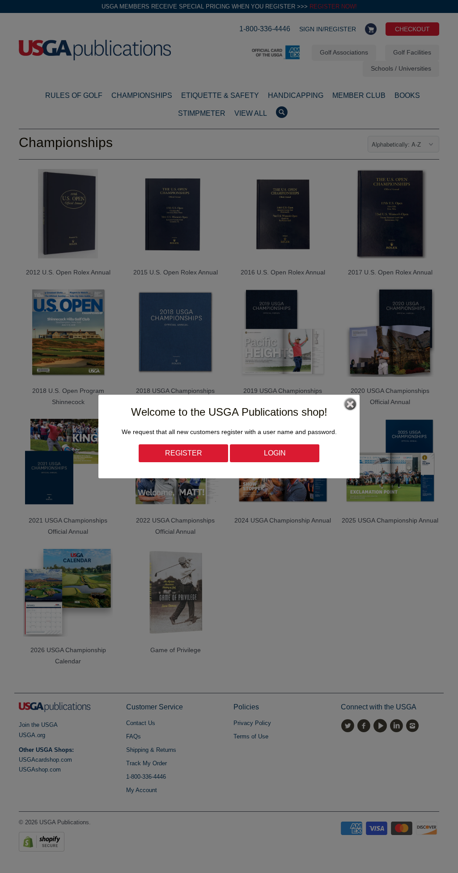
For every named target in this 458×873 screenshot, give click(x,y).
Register (183, 453)
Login (275, 453)
